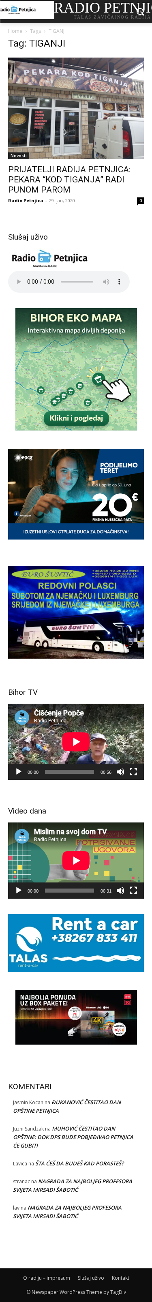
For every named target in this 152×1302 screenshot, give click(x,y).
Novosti (19, 155)
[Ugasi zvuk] (120, 772)
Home (15, 31)
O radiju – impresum (46, 1277)
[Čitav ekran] (133, 772)
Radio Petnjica (25, 200)
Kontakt (120, 1277)
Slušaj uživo (91, 1277)
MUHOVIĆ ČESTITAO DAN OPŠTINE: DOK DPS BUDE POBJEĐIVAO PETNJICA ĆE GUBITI (73, 1137)
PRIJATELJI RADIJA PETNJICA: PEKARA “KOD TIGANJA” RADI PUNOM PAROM (69, 180)
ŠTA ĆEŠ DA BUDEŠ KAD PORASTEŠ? (79, 1163)
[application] (76, 742)
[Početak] (19, 772)
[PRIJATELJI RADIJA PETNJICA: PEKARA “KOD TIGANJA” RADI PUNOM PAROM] (76, 108)
